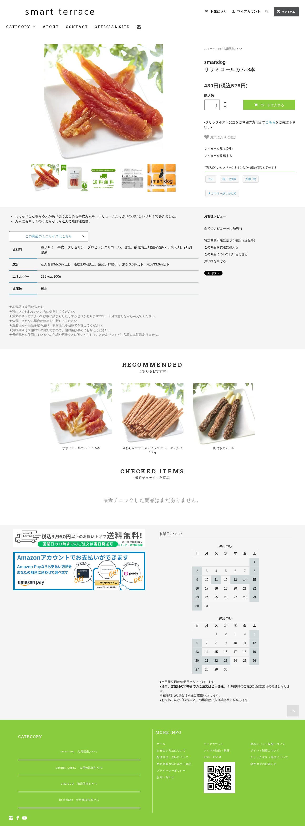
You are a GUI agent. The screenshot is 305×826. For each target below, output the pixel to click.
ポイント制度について (264, 750)
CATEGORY (19, 27)
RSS (207, 757)
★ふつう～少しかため (222, 193)
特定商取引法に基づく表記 (174, 763)
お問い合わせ (165, 777)
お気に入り (218, 11)
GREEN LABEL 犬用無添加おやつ (79, 767)
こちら (270, 122)
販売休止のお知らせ (263, 763)
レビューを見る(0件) (218, 148)
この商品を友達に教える (221, 247)
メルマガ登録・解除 (217, 750)
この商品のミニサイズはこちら (48, 236)
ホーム (161, 743)
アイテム (288, 11)
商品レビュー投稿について (267, 743)
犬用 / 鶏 (250, 179)
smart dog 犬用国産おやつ (79, 751)
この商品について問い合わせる (226, 254)
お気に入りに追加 (223, 137)
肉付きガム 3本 (223, 448)
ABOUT (51, 27)
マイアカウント (248, 11)
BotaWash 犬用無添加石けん (79, 799)
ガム (211, 179)
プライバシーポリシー (171, 770)
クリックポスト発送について (269, 757)
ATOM (217, 757)
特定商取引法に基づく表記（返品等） (230, 240)
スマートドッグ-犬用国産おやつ (223, 48)
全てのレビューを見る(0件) (223, 228)
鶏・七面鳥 (229, 179)
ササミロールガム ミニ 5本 (81, 448)
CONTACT (77, 27)
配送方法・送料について (172, 757)
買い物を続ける (215, 261)
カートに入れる (272, 104)
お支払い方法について (171, 750)
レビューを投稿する (218, 155)
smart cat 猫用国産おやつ (79, 783)
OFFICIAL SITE (112, 27)
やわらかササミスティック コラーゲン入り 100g (152, 450)
